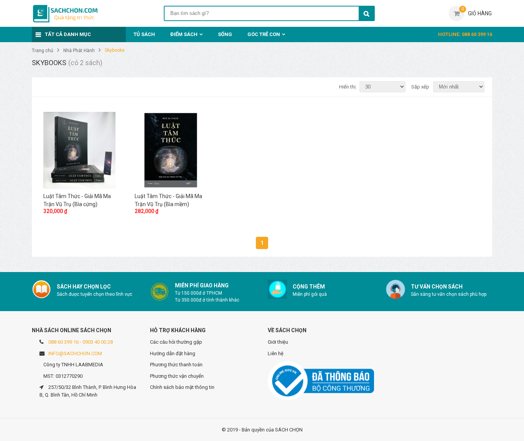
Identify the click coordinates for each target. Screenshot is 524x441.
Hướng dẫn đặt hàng (172, 353)
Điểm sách (184, 34)
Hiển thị (347, 87)
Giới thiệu (278, 342)
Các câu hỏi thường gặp (176, 342)
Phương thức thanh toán (176, 364)
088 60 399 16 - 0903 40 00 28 (80, 342)
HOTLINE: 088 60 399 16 (465, 34)
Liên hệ (275, 353)
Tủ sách (144, 34)
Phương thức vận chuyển (177, 376)
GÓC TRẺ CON (263, 34)
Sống (225, 34)
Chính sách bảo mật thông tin (182, 387)
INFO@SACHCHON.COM (75, 353)
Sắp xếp (420, 87)
